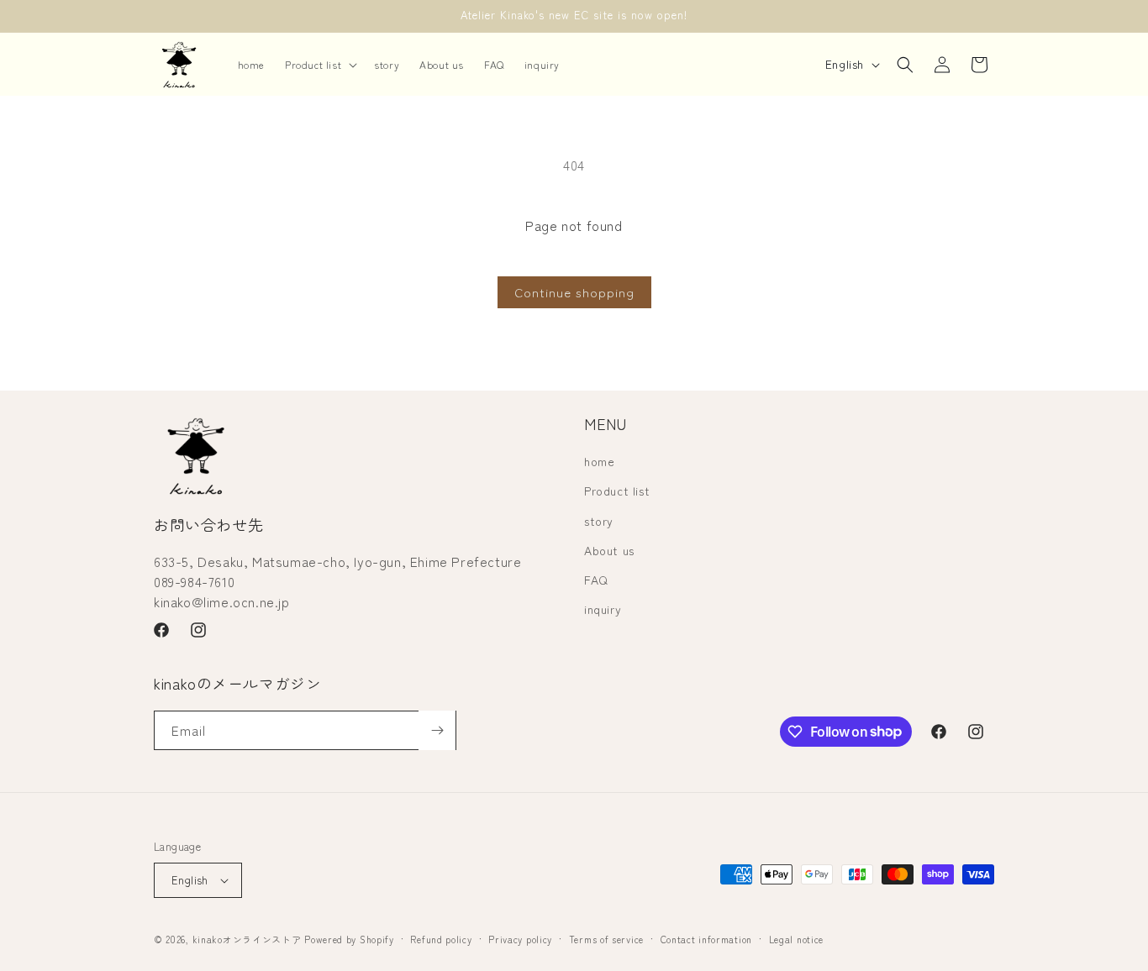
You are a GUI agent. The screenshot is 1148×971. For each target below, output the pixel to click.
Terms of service (606, 939)
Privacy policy (520, 939)
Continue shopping (574, 292)
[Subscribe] (437, 730)
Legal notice (796, 939)
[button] (319, 64)
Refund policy (440, 939)
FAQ (596, 579)
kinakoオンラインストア (247, 939)
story (598, 520)
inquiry (602, 609)
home (599, 461)
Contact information (706, 939)
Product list (617, 490)
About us (609, 550)
